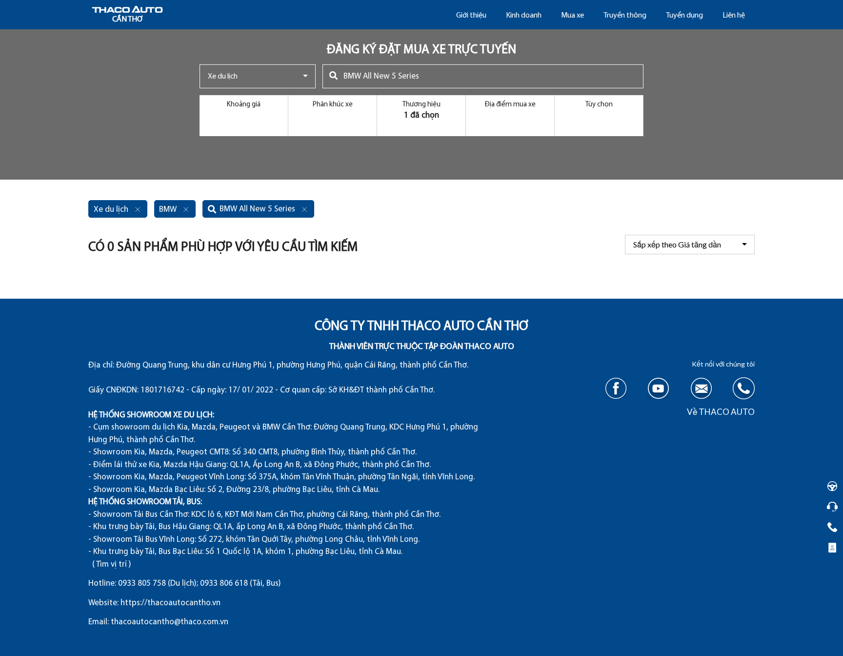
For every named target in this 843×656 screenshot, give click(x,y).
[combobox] (258, 76)
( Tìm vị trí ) (111, 564)
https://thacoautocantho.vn (170, 603)
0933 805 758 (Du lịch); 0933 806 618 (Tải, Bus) (199, 583)
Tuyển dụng (684, 16)
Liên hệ (734, 16)
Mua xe (572, 16)
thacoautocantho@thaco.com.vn (169, 622)
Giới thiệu (471, 16)
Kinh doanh (524, 16)
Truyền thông (624, 16)
